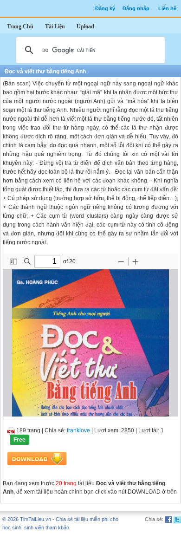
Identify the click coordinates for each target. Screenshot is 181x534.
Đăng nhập (136, 8)
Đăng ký (105, 8)
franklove (78, 430)
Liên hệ (167, 8)
